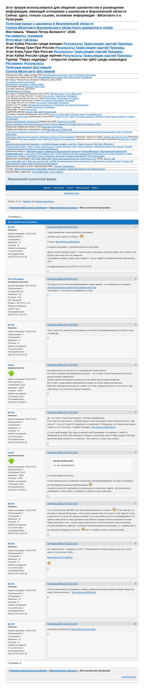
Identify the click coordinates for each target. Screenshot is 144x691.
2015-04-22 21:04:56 (68, 584)
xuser (11, 365)
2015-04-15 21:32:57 (68, 543)
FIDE (33, 158)
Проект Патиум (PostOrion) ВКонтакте (95, 144)
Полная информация (48, 149)
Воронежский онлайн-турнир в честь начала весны (30, 146)
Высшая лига (53, 129)
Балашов (61, 169)
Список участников (34, 112)
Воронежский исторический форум (73, 161)
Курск (88, 169)
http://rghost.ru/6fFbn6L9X (68, 242)
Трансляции (60, 96)
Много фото (74, 77)
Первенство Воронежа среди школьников (77, 132)
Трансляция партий (100, 44)
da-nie (11, 227)
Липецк (17, 169)
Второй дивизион (59, 124)
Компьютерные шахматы (63, 207)
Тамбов (70, 169)
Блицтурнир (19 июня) (115, 116)
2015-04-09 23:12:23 (68, 279)
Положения (79, 75)
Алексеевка (41, 169)
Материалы (90, 75)
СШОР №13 (85, 158)
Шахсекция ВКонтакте (16, 161)
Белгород (30, 169)
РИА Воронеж (43, 154)
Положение (86, 77)
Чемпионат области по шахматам (59, 139)
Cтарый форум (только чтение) (106, 161)
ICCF (94, 158)
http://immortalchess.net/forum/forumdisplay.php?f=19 (71, 287)
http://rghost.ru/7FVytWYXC (60, 557)
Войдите (27, 201)
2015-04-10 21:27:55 (68, 452)
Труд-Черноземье (96, 156)
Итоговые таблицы (22, 40)
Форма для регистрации (17, 116)
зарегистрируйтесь (45, 201)
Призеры (125, 44)
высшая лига (122, 137)
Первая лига (66, 129)
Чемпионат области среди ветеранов (57, 137)
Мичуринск (79, 169)
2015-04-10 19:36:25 (68, 365)
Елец (23, 169)
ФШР (38, 158)
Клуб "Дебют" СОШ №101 (25, 156)
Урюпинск (52, 169)
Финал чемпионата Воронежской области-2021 (28, 124)
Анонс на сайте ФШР (60, 114)
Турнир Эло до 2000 (66, 121)
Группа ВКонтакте (73, 94)
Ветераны (72, 124)
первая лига (109, 137)
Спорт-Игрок (30, 154)
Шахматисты (68, 166)
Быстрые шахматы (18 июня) (90, 116)
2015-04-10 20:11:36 (68, 412)
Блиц (42, 86)
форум (107, 158)
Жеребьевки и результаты (55, 75)
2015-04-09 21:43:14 (68, 227)
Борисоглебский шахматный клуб (78, 154)
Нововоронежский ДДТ (76, 156)
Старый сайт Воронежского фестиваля (38, 163)
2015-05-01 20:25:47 (68, 624)
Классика (29, 86)
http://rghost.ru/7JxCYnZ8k (83, 629)
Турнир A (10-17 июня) (65, 116)
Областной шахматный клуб (65, 158)
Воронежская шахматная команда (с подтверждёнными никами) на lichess (41, 144)
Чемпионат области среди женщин (22, 137)
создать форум (129, 677)
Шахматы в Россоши (105, 154)
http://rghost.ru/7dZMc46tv (84, 592)
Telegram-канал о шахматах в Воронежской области (53, 151)
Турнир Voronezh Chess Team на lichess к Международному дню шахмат (89, 146)
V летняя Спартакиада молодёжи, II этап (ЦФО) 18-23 (31, 132)
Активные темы (71, 193)
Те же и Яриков (56, 172)
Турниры (57, 166)
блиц (40, 139)
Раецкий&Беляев (40, 172)
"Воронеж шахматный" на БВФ (41, 161)
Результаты (73, 44)
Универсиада (32, 121)
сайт (113, 158)
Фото (70, 75)
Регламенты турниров (24, 36)
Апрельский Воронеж (16, 121)
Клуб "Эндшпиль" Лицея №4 (51, 156)
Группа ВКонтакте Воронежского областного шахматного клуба (59, 27)
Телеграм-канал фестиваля (28, 67)
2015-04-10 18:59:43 (68, 325)
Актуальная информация (76, 105)
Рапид (37, 86)
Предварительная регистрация (20, 82)
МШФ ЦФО (46, 158)
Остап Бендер (16, 279)
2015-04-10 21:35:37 (68, 503)
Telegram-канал (57, 94)
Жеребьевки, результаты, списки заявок (25, 84)
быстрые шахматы (28, 139)
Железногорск (98, 169)
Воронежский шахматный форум (28, 207)
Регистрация (50, 112)
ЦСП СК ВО (56, 154)
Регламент (14, 63)
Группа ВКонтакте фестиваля (30, 71)
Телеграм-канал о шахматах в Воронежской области (49, 24)
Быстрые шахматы (86, 124)
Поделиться (53, 227)
